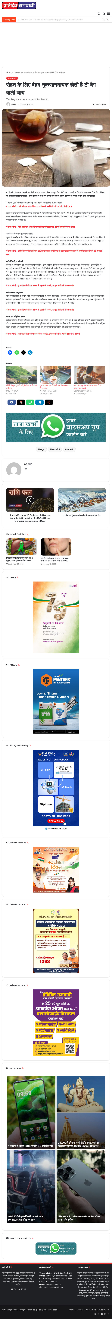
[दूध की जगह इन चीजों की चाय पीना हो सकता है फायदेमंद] (55, 375)
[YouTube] (18, 1289)
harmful (55, 449)
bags (42, 449)
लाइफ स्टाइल (23, 72)
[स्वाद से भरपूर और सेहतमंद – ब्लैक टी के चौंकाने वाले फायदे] (89, 375)
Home (11, 72)
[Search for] (103, 13)
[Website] (25, 468)
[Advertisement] (56, 46)
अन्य (16, 72)
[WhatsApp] (25, 1289)
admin (13, 104)
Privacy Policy (103, 1310)
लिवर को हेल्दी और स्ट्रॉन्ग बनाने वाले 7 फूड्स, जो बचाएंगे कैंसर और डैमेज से (19, 559)
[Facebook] (12, 1289)
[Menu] (108, 13)
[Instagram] (22, 1289)
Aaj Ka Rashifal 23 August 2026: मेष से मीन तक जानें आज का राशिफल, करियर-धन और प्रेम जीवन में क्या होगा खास (58, 20)
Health (70, 449)
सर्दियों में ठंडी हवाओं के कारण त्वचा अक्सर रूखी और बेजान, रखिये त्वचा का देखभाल (55, 559)
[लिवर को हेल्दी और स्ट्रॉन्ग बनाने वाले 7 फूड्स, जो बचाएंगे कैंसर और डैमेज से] (21, 547)
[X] (15, 1289)
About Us (80, 1310)
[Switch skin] (99, 13)
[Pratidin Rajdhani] (19, 5)
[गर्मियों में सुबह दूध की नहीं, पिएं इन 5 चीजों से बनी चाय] (21, 375)
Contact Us (91, 1310)
